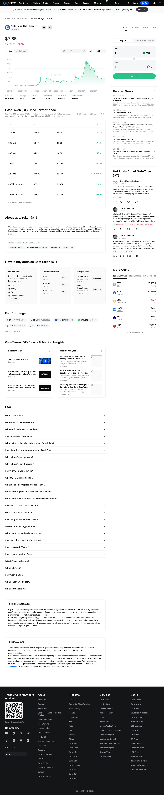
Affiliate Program (107, 748)
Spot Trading (74, 708)
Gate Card (73, 748)
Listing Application (108, 726)
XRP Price (135, 752)
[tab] (126, 27)
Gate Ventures (44, 776)
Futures (72, 726)
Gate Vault (73, 778)
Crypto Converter (138, 769)
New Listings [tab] (135, 276)
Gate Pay (73, 743)
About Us (42, 700)
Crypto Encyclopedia (140, 713)
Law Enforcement (45, 767)
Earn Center (74, 717)
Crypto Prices (20, 18)
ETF (70, 721)
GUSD (40, 759)
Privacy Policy (44, 728)
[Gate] (9, 3)
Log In (135, 3)
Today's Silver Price (139, 765)
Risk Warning (43, 724)
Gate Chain (43, 763)
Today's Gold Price (139, 761)
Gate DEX (73, 774)
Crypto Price (136, 735)
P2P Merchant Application (111, 743)
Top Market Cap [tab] (120, 276)
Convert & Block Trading (79, 704)
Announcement (106, 713)
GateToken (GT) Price (41, 18)
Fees (102, 717)
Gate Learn (136, 700)
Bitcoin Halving (137, 721)
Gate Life (73, 752)
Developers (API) (107, 735)
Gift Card (73, 756)
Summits (41, 772)
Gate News (136, 704)
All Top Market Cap (134, 332)
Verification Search (108, 739)
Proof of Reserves (46, 741)
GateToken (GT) (45, 754)
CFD (71, 730)
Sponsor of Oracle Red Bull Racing (49, 714)
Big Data (134, 730)
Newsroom (42, 708)
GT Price (134, 739)
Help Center (105, 721)
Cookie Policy (44, 732)
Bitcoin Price (136, 743)
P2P (70, 700)
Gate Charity (74, 765)
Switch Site (142, 9)
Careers (41, 704)
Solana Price (136, 756)
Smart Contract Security (110, 730)
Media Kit (42, 737)
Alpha (71, 739)
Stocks (72, 735)
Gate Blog (135, 708)
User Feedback (106, 708)
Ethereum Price (137, 748)
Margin (72, 713)
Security (41, 750)
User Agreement (45, 719)
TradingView (105, 752)
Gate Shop (73, 769)
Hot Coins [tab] (147, 276)
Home (8, 18)
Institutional (105, 704)
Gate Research (137, 717)
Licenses (42, 746)
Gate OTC (73, 761)
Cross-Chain (105, 756)
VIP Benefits (105, 700)
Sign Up (144, 3)
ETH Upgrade (136, 726)
